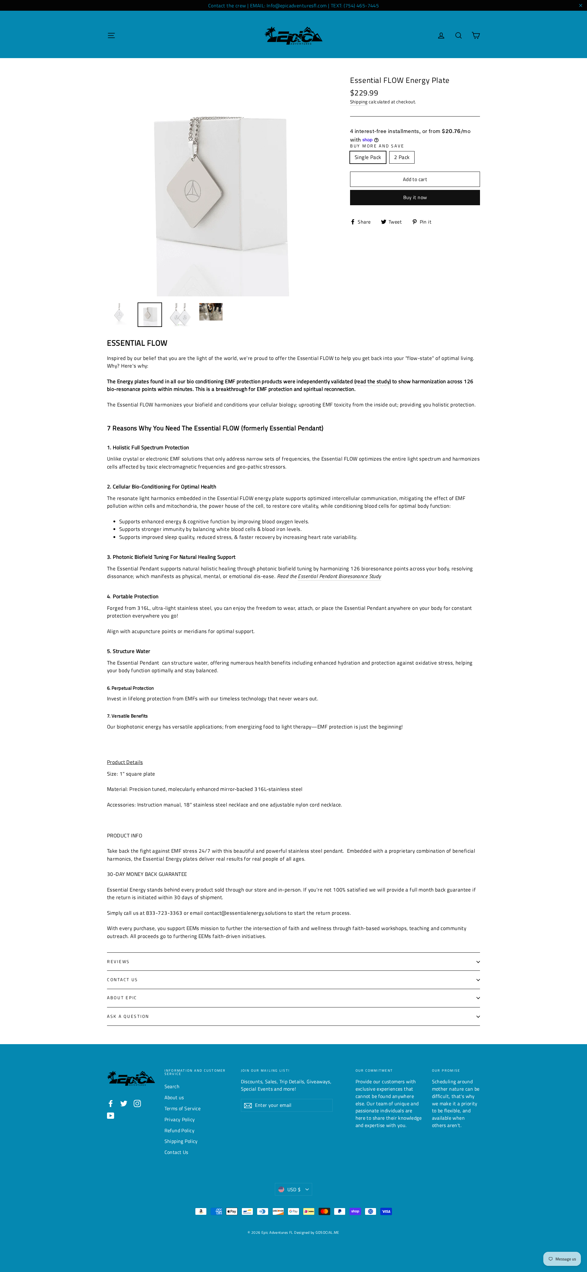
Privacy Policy (179, 1119)
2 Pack (402, 157)
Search (172, 1086)
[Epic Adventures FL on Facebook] (110, 1103)
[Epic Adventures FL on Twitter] (123, 1103)
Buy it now (415, 197)
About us (174, 1097)
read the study (372, 381)
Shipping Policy (181, 1141)
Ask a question (128, 1016)
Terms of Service (182, 1108)
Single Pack (368, 157)
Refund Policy (179, 1130)
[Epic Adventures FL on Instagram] (137, 1103)
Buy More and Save (377, 146)
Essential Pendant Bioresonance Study (339, 576)
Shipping (358, 101)
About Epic (122, 998)
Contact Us (122, 980)
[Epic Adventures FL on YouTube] (110, 1116)
